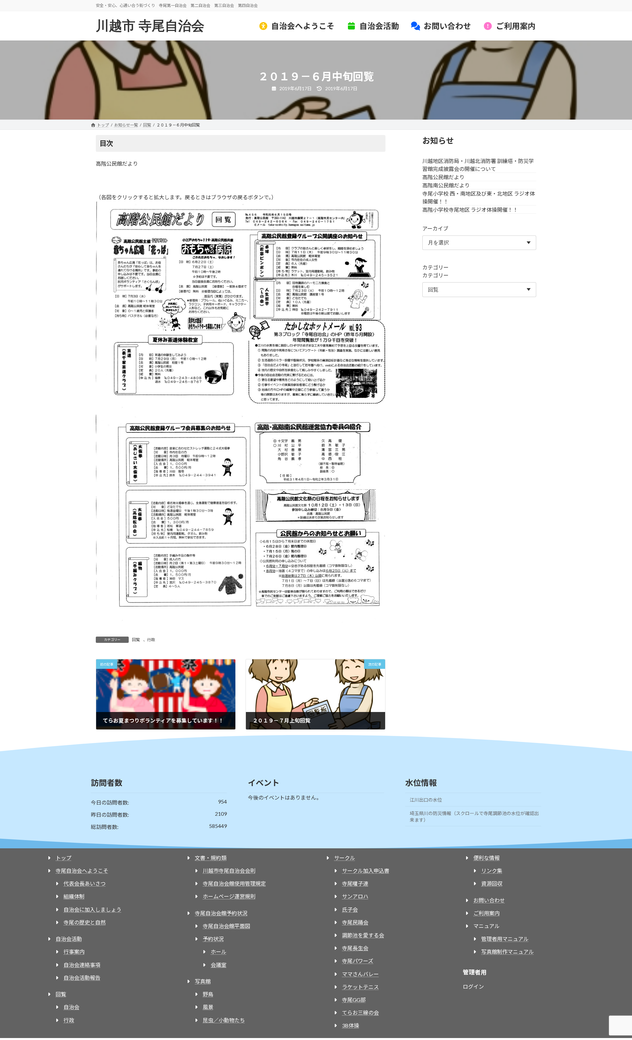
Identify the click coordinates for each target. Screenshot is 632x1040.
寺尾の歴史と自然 (85, 922)
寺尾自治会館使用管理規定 (234, 883)
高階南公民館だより (446, 185)
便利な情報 (486, 858)
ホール (218, 951)
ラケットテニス (360, 987)
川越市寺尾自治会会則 (229, 870)
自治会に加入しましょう (92, 909)
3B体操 (350, 1025)
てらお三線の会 (360, 1012)
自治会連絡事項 (82, 965)
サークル (344, 858)
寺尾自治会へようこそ (82, 870)
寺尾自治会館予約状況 (221, 913)
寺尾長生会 (355, 948)
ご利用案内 (486, 913)
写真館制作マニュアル (507, 951)
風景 (208, 1007)
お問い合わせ (489, 900)
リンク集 (491, 870)
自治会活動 (69, 939)
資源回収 (491, 883)
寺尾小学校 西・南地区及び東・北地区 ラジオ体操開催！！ (478, 197)
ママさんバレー (360, 974)
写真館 (203, 981)
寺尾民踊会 (355, 922)
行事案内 (74, 951)
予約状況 (213, 939)
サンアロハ (355, 896)
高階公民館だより (443, 177)
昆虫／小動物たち (224, 1020)
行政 (151, 639)
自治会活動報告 (82, 977)
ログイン (473, 986)
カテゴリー (435, 267)
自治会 (71, 1007)
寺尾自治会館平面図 (226, 926)
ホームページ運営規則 (229, 896)
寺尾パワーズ (357, 961)
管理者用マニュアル (505, 939)
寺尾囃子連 (355, 883)
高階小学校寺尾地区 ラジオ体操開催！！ (470, 209)
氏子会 (350, 909)
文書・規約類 (210, 858)
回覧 (136, 639)
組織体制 (74, 896)
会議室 (218, 965)
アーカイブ (435, 228)
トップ (63, 858)
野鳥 (208, 994)
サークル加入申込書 (365, 870)
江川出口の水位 (426, 800)
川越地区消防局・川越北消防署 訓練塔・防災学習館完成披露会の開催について (478, 165)
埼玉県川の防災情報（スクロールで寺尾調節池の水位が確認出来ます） (474, 816)
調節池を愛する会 (363, 935)
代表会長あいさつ (85, 883)
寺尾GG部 (354, 1000)
